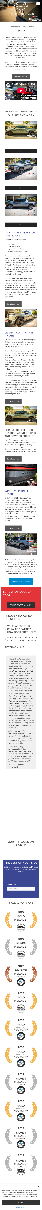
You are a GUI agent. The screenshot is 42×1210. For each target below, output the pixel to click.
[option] (21, 742)
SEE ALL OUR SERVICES (21, 581)
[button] (39, 1186)
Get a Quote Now (13, 304)
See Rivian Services (21, 76)
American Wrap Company (16, 560)
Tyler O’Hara (27, 743)
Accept (21, 1203)
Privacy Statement (21, 1207)
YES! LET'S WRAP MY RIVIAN (21, 605)
